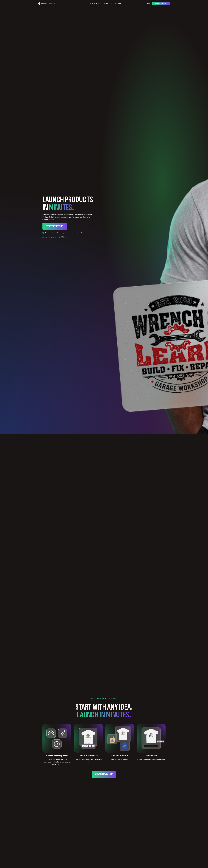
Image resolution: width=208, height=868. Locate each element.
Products (108, 3)
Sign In (148, 3)
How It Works (95, 3)
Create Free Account (161, 3)
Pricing (118, 3)
